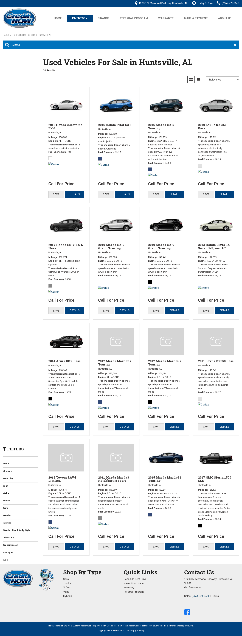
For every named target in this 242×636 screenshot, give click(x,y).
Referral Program (134, 18)
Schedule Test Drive (135, 579)
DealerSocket (134, 626)
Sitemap (141, 630)
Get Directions (192, 587)
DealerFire (112, 626)
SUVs (66, 587)
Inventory (79, 18)
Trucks (67, 583)
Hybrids (67, 596)
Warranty (166, 18)
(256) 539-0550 (201, 596)
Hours (215, 596)
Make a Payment (196, 18)
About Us (225, 18)
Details (75, 194)
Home (58, 18)
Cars (66, 579)
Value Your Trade (134, 583)
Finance (103, 18)
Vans (66, 591)
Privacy (130, 630)
